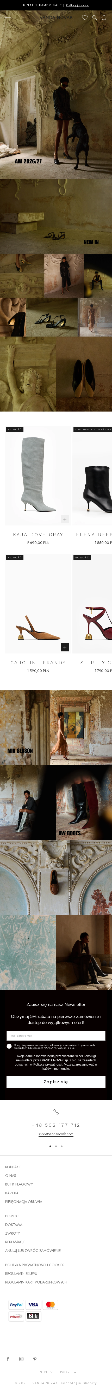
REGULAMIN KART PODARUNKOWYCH (36, 1282)
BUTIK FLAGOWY (19, 1184)
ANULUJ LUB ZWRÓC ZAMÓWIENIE (33, 1250)
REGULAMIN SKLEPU (21, 1273)
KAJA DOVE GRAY (38, 534)
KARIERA (11, 1193)
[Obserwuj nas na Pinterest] (35, 1359)
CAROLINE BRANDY (38, 662)
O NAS (10, 1175)
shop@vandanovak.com (56, 1134)
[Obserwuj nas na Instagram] (21, 1359)
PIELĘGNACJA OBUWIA (23, 1201)
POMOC (12, 1216)
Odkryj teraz (77, 5)
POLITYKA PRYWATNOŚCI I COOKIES (34, 1265)
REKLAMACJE (15, 1242)
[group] (56, 94)
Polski (65, 1372)
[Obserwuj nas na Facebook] (7, 1359)
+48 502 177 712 (56, 1125)
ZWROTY (12, 1233)
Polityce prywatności (47, 1064)
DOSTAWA (13, 1224)
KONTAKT (13, 1167)
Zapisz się (56, 1082)
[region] (56, 1123)
